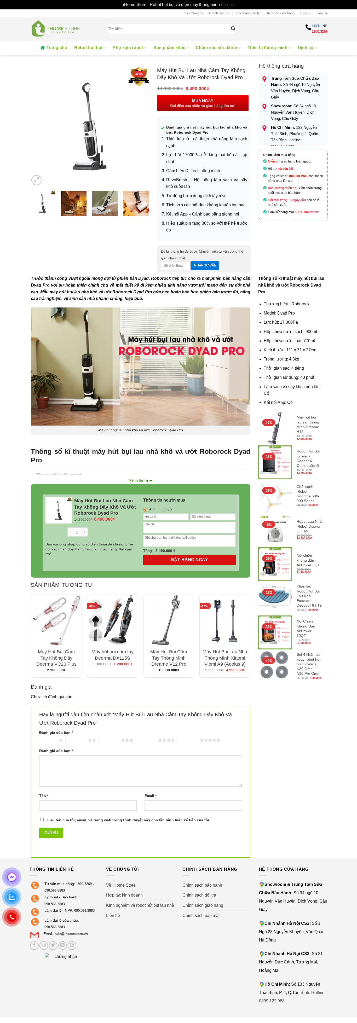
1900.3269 (319, 31)
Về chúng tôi (193, 13)
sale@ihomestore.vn (71, 934)
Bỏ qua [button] (227, 4)
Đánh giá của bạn (56, 732)
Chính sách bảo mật (201, 915)
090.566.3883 (54, 890)
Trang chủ (57, 47)
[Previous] (38, 127)
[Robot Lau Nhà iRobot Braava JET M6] (275, 530)
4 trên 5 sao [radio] (147, 740)
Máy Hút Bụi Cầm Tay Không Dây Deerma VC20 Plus (56, 658)
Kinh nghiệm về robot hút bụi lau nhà (140, 905)
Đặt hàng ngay (189, 559)
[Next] (140, 127)
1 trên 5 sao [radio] (48, 740)
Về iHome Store (121, 885)
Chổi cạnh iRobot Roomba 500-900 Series (308, 494)
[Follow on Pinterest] (72, 945)
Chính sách (217, 13)
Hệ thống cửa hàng (280, 13)
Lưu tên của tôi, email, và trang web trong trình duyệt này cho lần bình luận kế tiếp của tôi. (128, 820)
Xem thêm (138, 481)
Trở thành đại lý (248, 13)
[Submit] (233, 29)
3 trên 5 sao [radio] (110, 740)
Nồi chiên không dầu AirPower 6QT (308, 560)
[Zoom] (36, 180)
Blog (303, 13)
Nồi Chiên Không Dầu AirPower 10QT (306, 628)
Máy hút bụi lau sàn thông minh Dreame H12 (308, 424)
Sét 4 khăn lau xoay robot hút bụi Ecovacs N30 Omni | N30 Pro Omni (308, 664)
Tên (43, 796)
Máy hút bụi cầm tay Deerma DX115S (112, 654)
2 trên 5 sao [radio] (77, 740)
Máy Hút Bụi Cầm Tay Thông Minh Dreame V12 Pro (168, 658)
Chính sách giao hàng (202, 905)
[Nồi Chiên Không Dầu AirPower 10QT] (275, 632)
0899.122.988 (272, 1001)
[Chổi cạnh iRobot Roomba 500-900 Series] (275, 496)
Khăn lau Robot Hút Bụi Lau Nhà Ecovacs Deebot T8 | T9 (309, 595)
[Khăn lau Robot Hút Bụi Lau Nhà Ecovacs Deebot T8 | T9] (275, 598)
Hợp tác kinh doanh (124, 895)
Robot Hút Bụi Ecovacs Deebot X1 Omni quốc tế (308, 458)
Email (151, 796)
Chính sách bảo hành (202, 885)
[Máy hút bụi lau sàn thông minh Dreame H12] (275, 428)
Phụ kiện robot (128, 47)
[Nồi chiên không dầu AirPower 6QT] (275, 564)
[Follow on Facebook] (34, 945)
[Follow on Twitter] (53, 945)
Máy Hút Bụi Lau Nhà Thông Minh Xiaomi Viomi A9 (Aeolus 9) (225, 658)
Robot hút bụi (88, 47)
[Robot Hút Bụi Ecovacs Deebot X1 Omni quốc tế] (275, 462)
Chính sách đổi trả (199, 895)
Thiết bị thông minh (267, 47)
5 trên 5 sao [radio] (188, 740)
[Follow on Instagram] (43, 945)
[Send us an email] (62, 945)
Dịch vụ (306, 47)
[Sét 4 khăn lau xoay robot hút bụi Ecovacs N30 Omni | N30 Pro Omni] (275, 666)
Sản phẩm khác (169, 47)
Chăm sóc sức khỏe (216, 47)
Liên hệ (321, 13)
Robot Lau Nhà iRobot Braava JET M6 (309, 526)
